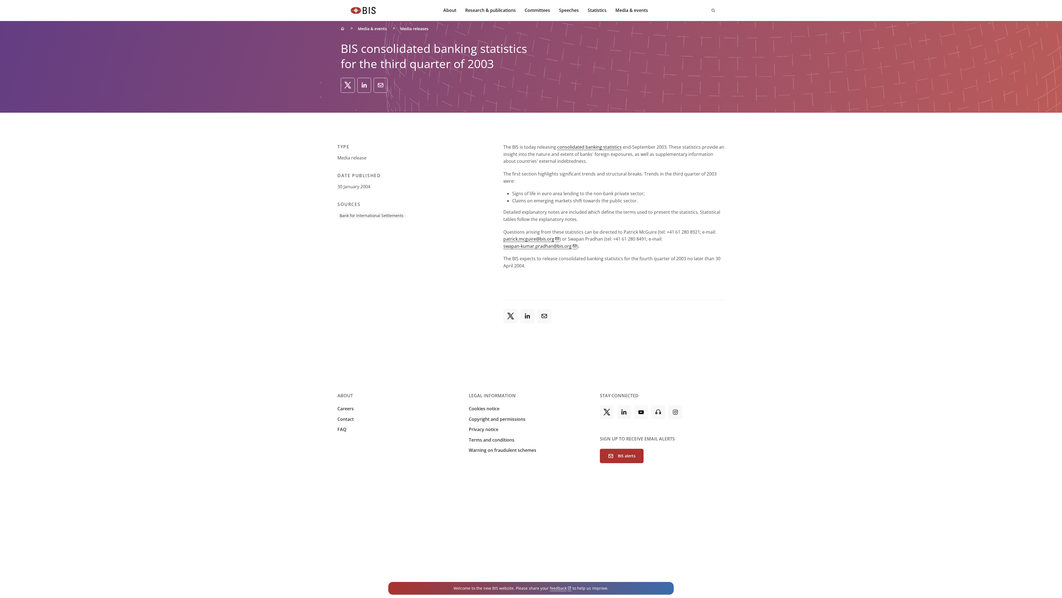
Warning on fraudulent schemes (502, 450)
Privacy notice (483, 429)
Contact (345, 419)
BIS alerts (627, 455)
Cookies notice (484, 409)
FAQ (342, 429)
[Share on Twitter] (348, 85)
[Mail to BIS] (380, 85)
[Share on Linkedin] (364, 85)
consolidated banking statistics (589, 147)
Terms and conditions (491, 440)
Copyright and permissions (497, 419)
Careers (345, 409)
